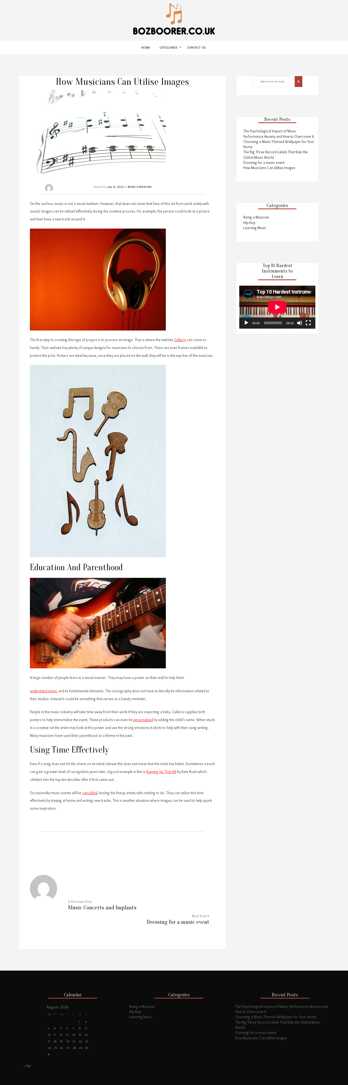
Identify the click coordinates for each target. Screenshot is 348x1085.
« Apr (28, 1066)
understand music (43, 691)
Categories (169, 48)
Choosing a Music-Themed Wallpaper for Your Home (275, 1017)
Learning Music (254, 228)
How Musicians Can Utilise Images (269, 168)
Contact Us (196, 48)
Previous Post (102, 905)
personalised (143, 720)
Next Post (178, 919)
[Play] (246, 323)
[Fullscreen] (308, 323)
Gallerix (180, 340)
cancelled (89, 793)
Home (145, 48)
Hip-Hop (249, 222)
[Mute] (299, 323)
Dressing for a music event (263, 162)
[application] (277, 307)
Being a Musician (256, 217)
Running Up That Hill (161, 771)
